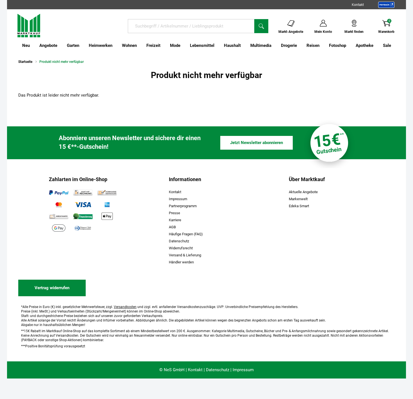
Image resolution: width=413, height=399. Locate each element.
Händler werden (181, 262)
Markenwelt (298, 199)
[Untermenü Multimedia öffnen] (275, 45)
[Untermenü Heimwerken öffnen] (116, 45)
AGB (172, 227)
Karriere (175, 220)
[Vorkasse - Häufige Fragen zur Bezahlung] (107, 192)
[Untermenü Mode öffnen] (184, 45)
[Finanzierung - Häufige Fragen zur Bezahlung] (83, 216)
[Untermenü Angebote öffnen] (61, 45)
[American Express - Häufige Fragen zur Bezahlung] (107, 204)
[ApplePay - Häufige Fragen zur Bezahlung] (107, 216)
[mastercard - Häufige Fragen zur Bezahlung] (59, 204)
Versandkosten (125, 307)
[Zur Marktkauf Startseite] (29, 25)
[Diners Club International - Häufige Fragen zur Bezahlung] (83, 228)
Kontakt (358, 5)
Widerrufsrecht (181, 248)
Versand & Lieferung (185, 255)
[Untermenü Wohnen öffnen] (140, 45)
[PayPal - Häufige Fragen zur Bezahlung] (59, 192)
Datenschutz (179, 241)
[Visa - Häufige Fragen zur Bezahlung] (83, 204)
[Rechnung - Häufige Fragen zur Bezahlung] (83, 192)
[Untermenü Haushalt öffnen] (244, 45)
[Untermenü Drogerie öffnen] (300, 45)
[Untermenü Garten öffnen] (83, 45)
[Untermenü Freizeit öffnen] (164, 45)
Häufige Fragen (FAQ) (186, 234)
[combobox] (191, 26)
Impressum (178, 199)
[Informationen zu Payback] (386, 4)
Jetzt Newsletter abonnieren (256, 142)
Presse (174, 213)
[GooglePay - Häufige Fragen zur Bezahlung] (59, 228)
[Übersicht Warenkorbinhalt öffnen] (399, 25)
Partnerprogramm (183, 206)
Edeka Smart (299, 206)
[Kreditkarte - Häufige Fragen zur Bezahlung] (59, 216)
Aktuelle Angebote (303, 192)
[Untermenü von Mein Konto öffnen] (336, 25)
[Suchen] (261, 26)
